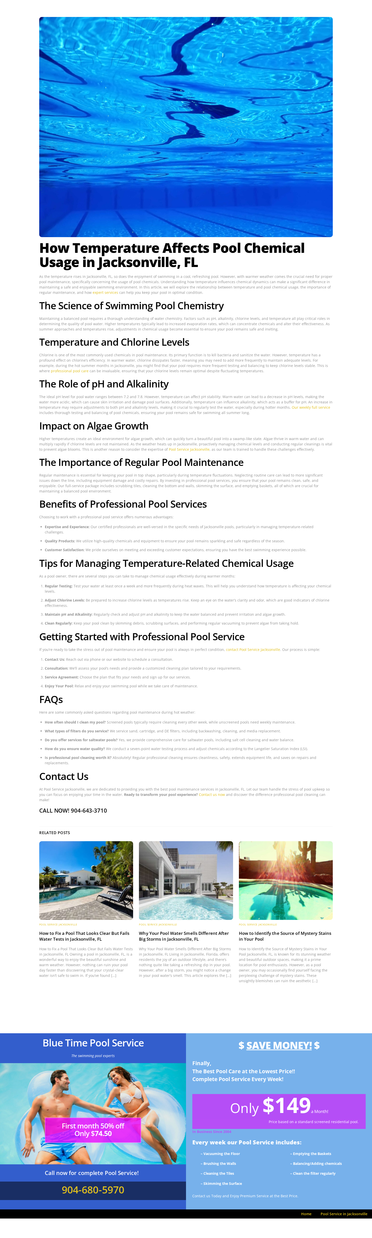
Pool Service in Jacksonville (344, 1213)
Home (306, 1213)
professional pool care (70, 370)
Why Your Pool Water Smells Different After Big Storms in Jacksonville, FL (184, 936)
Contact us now (212, 794)
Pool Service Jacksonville (189, 449)
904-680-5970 (93, 1189)
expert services (105, 292)
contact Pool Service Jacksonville (253, 649)
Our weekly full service (311, 407)
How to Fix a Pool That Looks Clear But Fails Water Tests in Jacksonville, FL (84, 936)
